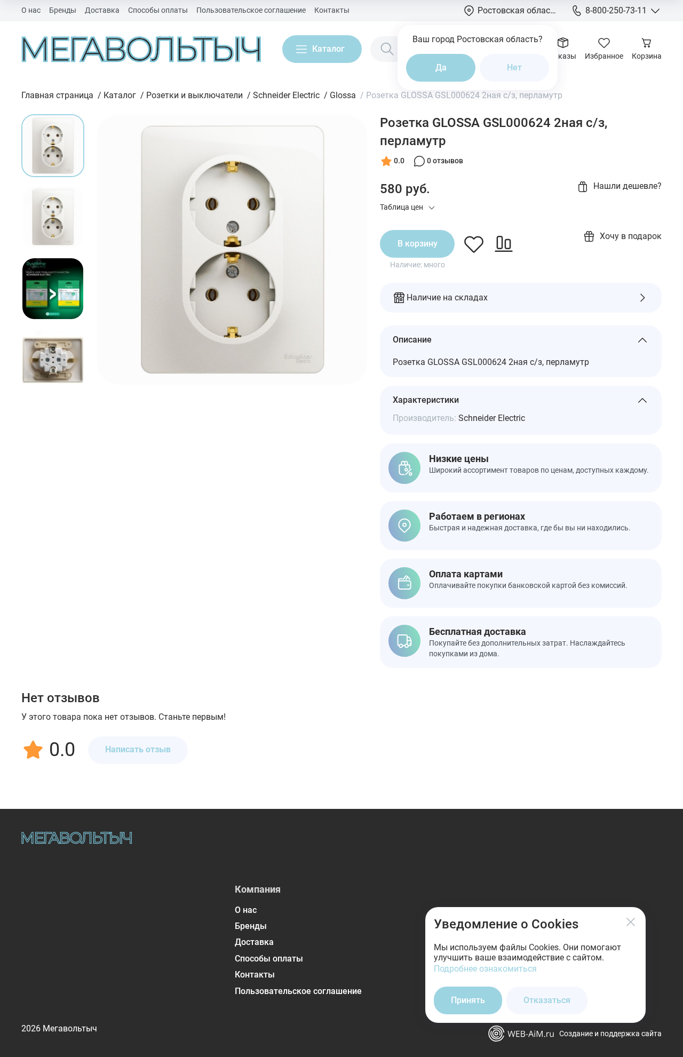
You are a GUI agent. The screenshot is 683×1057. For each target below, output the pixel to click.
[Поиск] (387, 49)
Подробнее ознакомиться (485, 969)
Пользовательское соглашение (251, 10)
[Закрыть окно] (630, 922)
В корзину (418, 244)
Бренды (62, 10)
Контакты (332, 10)
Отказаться (546, 1000)
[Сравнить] (503, 244)
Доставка (102, 10)
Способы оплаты (158, 10)
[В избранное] (474, 244)
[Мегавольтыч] (141, 49)
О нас (31, 10)
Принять (468, 1000)
